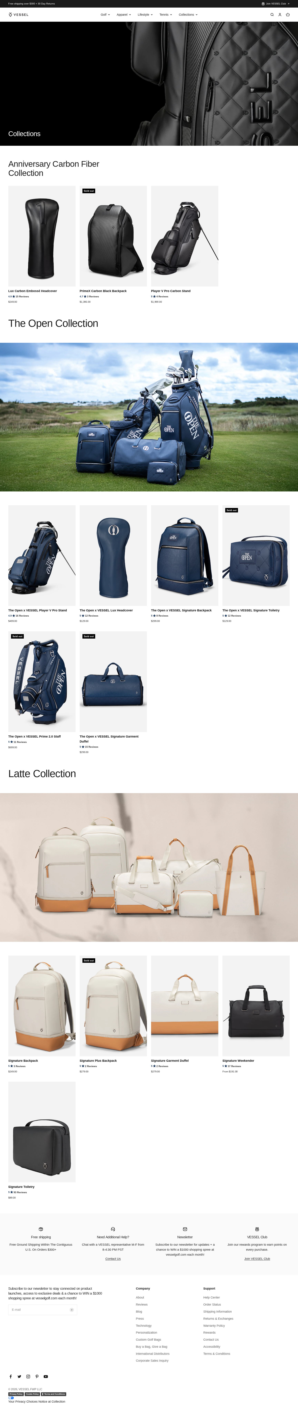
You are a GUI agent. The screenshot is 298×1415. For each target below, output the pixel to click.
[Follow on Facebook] (10, 1376)
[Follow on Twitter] (19, 1376)
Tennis (164, 14)
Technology (144, 1325)
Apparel (122, 14)
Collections (186, 14)
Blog (139, 1311)
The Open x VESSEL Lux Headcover (106, 610)
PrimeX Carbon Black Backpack (103, 291)
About (140, 1297)
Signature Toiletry (21, 1187)
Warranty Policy (214, 1325)
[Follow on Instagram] (28, 1376)
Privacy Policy (16, 1394)
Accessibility (211, 1346)
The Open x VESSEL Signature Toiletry (251, 610)
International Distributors (153, 1353)
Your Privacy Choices (23, 1401)
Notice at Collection (51, 1401)
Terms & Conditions (216, 1353)
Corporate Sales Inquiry (152, 1360)
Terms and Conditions (54, 1394)
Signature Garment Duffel (170, 1060)
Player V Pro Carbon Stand (171, 291)
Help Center (211, 1297)
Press (140, 1318)
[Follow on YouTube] (45, 1376)
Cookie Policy (32, 1394)
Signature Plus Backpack (98, 1060)
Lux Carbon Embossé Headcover (32, 291)
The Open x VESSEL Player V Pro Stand (37, 610)
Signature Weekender (238, 1060)
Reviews (142, 1304)
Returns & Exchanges (218, 1318)
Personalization (146, 1332)
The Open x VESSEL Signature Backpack (181, 610)
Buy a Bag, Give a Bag (151, 1346)
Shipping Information (217, 1311)
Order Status (212, 1304)
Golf (103, 14)
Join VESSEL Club (276, 3)
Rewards (209, 1332)
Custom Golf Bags (148, 1339)
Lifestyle (143, 14)
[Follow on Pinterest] (37, 1376)
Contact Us (113, 1258)
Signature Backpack (23, 1060)
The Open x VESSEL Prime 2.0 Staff (34, 736)
